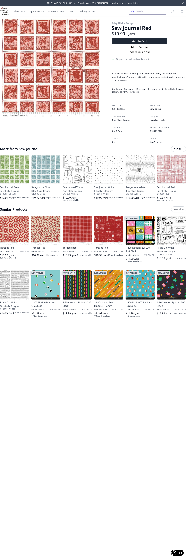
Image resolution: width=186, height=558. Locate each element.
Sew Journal (155, 108)
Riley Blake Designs (123, 23)
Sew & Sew (117, 131)
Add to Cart (139, 41)
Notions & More (56, 11)
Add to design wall (140, 52)
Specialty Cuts (37, 11)
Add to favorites (139, 47)
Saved (71, 11)
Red (113, 142)
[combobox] (147, 11)
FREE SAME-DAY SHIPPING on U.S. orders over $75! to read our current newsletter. (93, 3)
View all (179, 148)
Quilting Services (87, 11)
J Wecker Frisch (157, 120)
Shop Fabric (19, 11)
